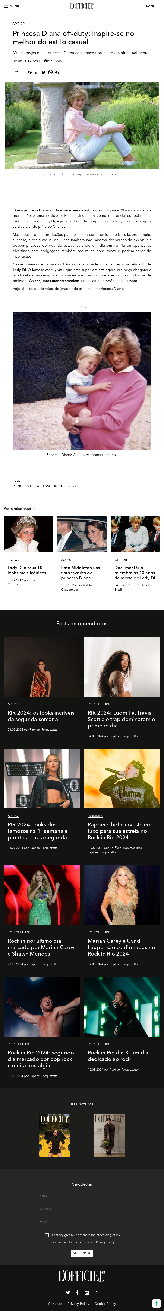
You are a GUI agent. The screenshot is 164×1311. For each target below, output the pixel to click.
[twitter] (43, 73)
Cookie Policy (105, 1304)
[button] (146, 386)
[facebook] (23, 73)
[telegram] (57, 73)
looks (72, 486)
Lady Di (19, 270)
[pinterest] (29, 73)
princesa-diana (27, 486)
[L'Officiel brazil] (82, 6)
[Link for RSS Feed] (96, 1293)
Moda (19, 23)
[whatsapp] (50, 73)
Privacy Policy (105, 1242)
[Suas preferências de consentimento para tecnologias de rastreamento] (156, 1303)
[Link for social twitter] (68, 1293)
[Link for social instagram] (87, 1293)
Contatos (55, 1304)
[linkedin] (36, 73)
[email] (16, 73)
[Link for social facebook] (77, 1293)
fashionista (54, 486)
